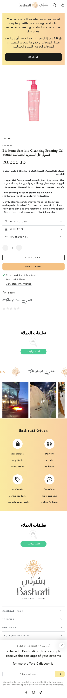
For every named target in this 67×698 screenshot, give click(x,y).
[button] (54, 5)
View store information (19, 283)
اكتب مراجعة (33, 351)
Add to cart (33, 257)
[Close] (61, 645)
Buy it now (33, 266)
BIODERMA (7, 145)
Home (6, 138)
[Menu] (4, 5)
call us (33, 57)
